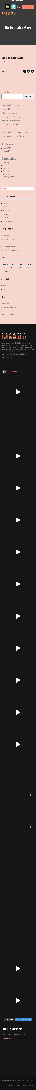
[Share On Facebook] (24, 71)
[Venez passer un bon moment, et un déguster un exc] (18, 648)
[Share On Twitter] (28, 71)
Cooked (5, 264)
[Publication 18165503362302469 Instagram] (18, 391)
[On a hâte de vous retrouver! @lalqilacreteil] (18, 423)
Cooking (6, 163)
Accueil (10, 1086)
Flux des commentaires (9, 311)
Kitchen (28, 264)
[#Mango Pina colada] (18, 872)
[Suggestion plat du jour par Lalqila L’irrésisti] (18, 616)
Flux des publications (9, 307)
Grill (21, 264)
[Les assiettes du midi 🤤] (18, 936)
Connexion (5, 304)
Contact (31, 1086)
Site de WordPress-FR (9, 314)
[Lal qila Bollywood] (18, 840)
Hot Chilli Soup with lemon (11, 124)
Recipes (6, 171)
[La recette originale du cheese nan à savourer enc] (18, 744)
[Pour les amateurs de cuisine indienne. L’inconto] (18, 712)
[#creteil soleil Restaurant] (18, 808)
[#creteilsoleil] (18, 776)
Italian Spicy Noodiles (10, 113)
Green (14, 264)
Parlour (22, 268)
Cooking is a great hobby (11, 117)
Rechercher (6, 92)
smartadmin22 (16, 62)
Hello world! (6, 109)
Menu (24, 1086)
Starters (6, 174)
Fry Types (6, 168)
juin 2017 (6, 151)
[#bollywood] (18, 904)
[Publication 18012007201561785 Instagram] (18, 455)
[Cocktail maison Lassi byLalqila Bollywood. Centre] (18, 680)
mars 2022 (7, 148)
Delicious (6, 166)
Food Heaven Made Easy (11, 121)
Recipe (30, 268)
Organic (13, 268)
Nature (5, 268)
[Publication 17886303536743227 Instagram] (18, 584)
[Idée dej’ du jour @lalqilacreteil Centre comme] (18, 520)
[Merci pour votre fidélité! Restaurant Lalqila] (18, 488)
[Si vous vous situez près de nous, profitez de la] (18, 968)
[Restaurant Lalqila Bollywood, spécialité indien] (18, 552)
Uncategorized (8, 177)
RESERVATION (7, 1039)
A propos (17, 1086)
